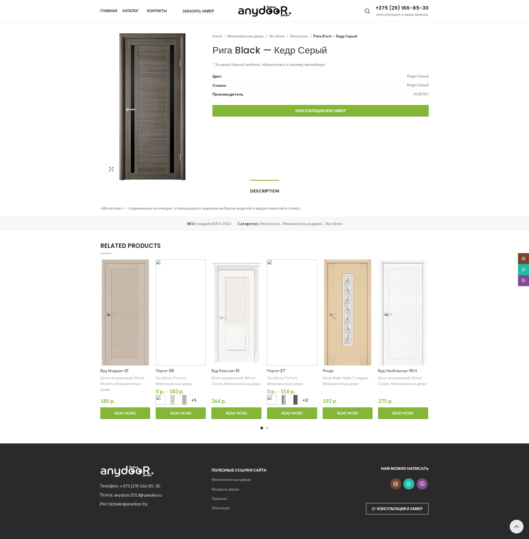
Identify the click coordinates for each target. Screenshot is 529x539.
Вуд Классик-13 (225, 370)
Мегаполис (299, 36)
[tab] (264, 188)
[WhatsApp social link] (408, 483)
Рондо (328, 370)
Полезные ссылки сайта (239, 470)
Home (217, 36)
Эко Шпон (277, 36)
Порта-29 (165, 370)
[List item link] (151, 485)
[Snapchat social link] (422, 483)
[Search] (367, 11)
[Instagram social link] (395, 483)
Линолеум (221, 507)
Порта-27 (276, 370)
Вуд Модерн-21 (114, 370)
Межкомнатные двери (245, 36)
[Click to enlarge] (111, 169)
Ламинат (219, 498)
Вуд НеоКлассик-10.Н (397, 370)
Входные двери (225, 489)
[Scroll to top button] (516, 526)
